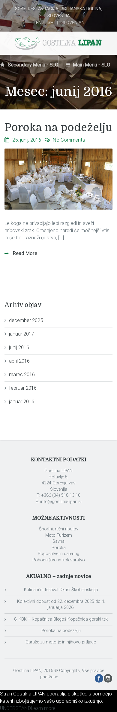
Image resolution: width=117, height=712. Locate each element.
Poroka (59, 547)
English (44, 22)
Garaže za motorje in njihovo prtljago (61, 642)
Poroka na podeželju (58, 127)
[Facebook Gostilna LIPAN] (99, 678)
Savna (58, 541)
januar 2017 (21, 334)
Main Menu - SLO (91, 65)
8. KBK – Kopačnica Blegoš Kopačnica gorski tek (61, 619)
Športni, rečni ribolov (58, 529)
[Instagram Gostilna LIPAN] (108, 678)
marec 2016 (22, 374)
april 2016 (19, 361)
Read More (24, 253)
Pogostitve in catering (58, 553)
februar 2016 (23, 388)
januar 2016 (21, 401)
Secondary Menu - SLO (32, 65)
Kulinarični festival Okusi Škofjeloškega (61, 589)
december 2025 (26, 320)
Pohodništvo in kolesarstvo (58, 560)
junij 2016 (19, 347)
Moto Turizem (58, 535)
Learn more (43, 708)
